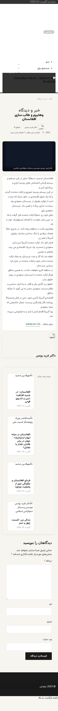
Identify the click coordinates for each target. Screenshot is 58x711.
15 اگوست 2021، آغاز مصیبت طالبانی (25, 47)
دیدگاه (48, 561)
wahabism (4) (33, 324)
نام (50, 604)
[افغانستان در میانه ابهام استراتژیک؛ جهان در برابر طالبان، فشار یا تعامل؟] (21, 423)
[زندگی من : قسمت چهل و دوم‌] (21, 508)
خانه (50, 99)
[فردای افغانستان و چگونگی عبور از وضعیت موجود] (21, 469)
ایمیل (49, 622)
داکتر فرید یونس (30, 127)
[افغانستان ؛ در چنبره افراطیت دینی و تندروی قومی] (21, 380)
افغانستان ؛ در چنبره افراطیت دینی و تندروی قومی (23, 397)
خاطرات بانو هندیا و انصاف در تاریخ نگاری (23, 9)
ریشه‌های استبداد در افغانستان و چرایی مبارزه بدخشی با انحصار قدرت (24, 14)
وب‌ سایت (47, 639)
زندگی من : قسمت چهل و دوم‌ (28, 6)
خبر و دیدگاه (42, 99)
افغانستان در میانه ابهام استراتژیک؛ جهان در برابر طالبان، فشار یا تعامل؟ (23, 28)
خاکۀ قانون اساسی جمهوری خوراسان (25, 50)
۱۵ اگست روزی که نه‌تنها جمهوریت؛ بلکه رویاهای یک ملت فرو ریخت (24, 42)
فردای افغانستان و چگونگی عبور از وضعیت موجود (21, 484)
